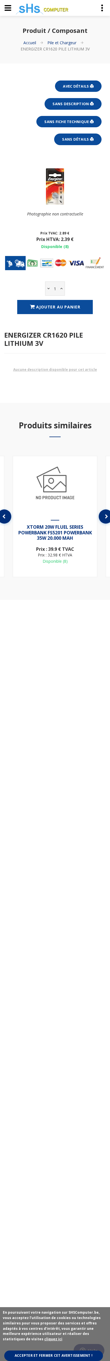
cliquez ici (53, 1339)
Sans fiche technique (67, 121)
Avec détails (76, 86)
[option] (55, 516)
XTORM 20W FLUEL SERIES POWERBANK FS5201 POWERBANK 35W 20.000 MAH (55, 532)
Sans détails (76, 139)
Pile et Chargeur (61, 42)
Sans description (71, 103)
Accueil (29, 42)
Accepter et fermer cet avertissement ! (54, 1355)
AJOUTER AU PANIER (57, 307)
